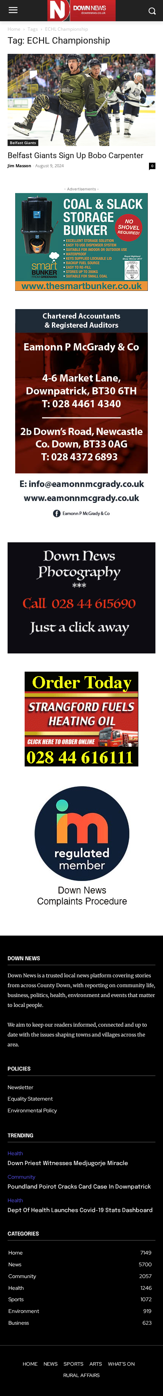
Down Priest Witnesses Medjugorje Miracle (68, 1163)
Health (15, 1153)
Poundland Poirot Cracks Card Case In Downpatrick (79, 1187)
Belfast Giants (23, 142)
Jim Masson (19, 165)
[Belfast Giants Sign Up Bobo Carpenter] (81, 100)
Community (21, 1177)
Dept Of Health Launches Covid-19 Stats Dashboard (80, 1211)
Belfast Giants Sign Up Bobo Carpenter (75, 155)
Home (14, 29)
